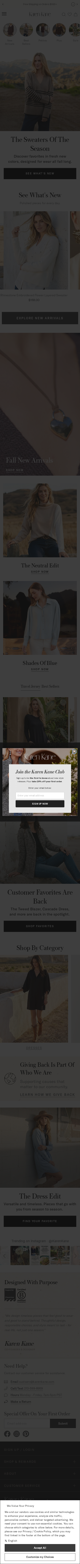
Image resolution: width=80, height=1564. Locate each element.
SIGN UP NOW (40, 803)
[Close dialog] (74, 751)
